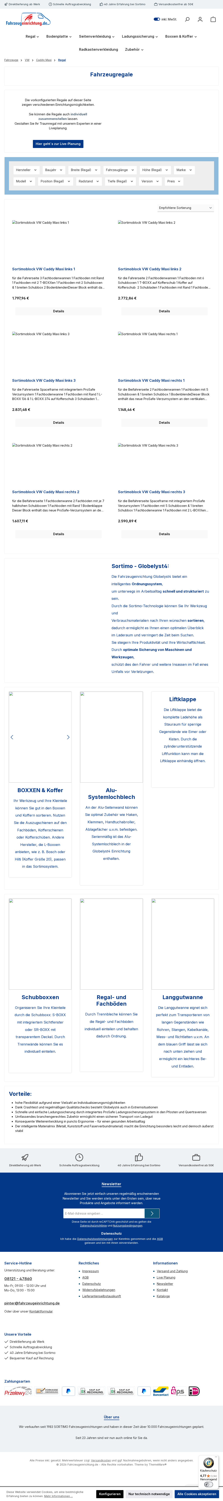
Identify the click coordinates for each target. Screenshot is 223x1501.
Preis (171, 181)
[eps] (179, 1391)
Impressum (90, 1271)
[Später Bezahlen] (144, 1391)
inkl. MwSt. (165, 19)
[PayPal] (68, 1391)
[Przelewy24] (18, 1391)
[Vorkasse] (46, 1391)
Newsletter (165, 1284)
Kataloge (163, 1296)
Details (58, 311)
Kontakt (162, 1290)
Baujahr (51, 170)
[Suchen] (187, 19)
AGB (160, 1238)
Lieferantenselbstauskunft (101, 1296)
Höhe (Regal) (152, 170)
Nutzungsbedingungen (127, 1225)
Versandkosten (101, 1460)
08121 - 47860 (18, 1278)
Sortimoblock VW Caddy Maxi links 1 (43, 269)
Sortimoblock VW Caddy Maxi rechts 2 (45, 492)
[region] (40, 737)
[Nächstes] (68, 737)
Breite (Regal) (81, 170)
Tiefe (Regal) (118, 181)
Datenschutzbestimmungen (95, 1238)
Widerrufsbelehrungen (98, 1290)
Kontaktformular (40, 1311)
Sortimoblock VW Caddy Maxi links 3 (44, 380)
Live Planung (166, 1277)
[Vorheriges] (12, 737)
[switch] (208, 1484)
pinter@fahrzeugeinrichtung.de (32, 1303)
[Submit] (152, 1213)
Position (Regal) (53, 181)
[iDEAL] (194, 1391)
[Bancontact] (161, 1391)
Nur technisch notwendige (149, 1494)
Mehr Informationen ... (58, 1496)
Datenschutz (91, 1284)
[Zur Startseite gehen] (28, 19)
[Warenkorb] (213, 19)
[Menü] (216, 1458)
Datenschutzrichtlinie (93, 1225)
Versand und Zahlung (172, 1271)
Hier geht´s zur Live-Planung (58, 144)
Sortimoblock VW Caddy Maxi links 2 (149, 269)
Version (148, 181)
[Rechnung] (91, 1391)
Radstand (86, 181)
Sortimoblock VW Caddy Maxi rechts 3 (151, 492)
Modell (21, 181)
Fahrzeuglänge (117, 170)
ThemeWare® (158, 1464)
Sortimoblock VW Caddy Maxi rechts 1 (151, 380)
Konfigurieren (110, 1494)
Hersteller (23, 170)
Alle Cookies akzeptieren (196, 1494)
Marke (182, 170)
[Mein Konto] (200, 19)
